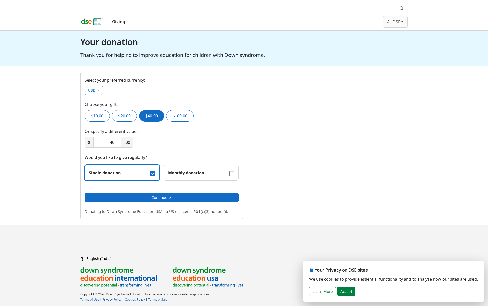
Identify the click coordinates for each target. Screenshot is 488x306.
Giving (118, 21)
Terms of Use (89, 299)
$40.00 (151, 116)
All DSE (393, 22)
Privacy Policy (111, 299)
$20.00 (124, 116)
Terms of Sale (157, 299)
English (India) (98, 258)
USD (92, 90)
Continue (159, 197)
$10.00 (97, 116)
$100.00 (180, 116)
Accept (346, 291)
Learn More (322, 291)
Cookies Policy (135, 299)
